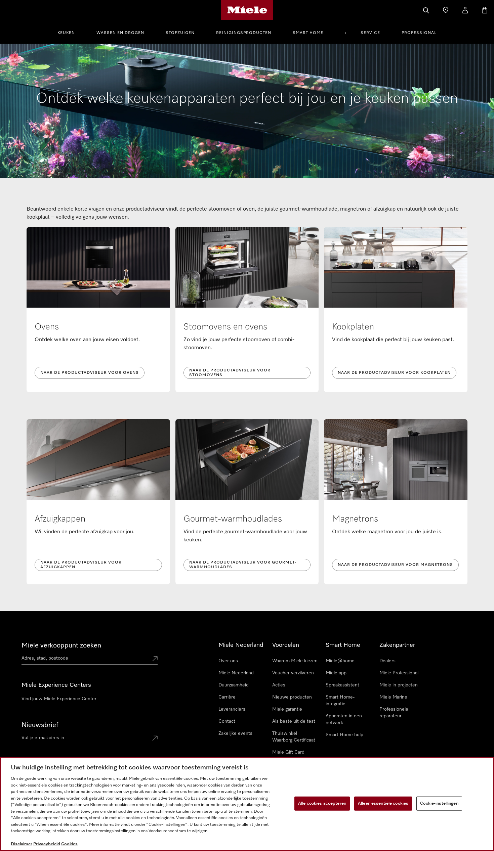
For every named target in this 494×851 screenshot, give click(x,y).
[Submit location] (155, 659)
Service (370, 33)
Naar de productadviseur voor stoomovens (230, 372)
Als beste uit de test (293, 721)
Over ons (228, 661)
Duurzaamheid (233, 685)
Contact (226, 721)
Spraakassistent (342, 685)
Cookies (69, 844)
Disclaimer (21, 844)
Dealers (387, 661)
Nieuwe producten (292, 697)
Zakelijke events (235, 733)
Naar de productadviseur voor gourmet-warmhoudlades (243, 565)
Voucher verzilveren (293, 673)
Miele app (336, 673)
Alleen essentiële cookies (383, 803)
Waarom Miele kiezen (295, 661)
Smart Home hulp (344, 734)
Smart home (308, 33)
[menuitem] (69, 32)
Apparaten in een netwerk (344, 719)
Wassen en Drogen (120, 33)
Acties (278, 685)
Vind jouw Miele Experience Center (59, 699)
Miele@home (340, 661)
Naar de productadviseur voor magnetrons (395, 565)
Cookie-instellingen (439, 803)
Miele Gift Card (288, 752)
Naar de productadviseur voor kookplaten (394, 373)
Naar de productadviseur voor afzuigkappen (81, 565)
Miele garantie (287, 709)
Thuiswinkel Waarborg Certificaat (293, 737)
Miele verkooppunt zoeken (61, 645)
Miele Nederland (236, 673)
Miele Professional (398, 673)
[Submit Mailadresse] (155, 738)
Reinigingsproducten (243, 33)
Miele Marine (393, 697)
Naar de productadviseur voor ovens (89, 373)
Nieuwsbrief (40, 725)
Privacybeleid (46, 844)
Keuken (66, 33)
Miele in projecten (398, 685)
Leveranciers (231, 709)
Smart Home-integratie (340, 700)
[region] (247, 804)
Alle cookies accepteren (322, 803)
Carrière (227, 697)
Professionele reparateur (393, 712)
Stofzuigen (180, 33)
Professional (419, 33)
